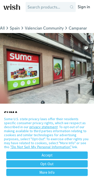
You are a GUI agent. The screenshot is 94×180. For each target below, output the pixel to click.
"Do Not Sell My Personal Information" (40, 147)
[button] (72, 7)
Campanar (78, 28)
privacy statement (43, 127)
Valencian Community (44, 28)
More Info (47, 172)
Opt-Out (47, 163)
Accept (47, 155)
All (2, 28)
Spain (15, 28)
